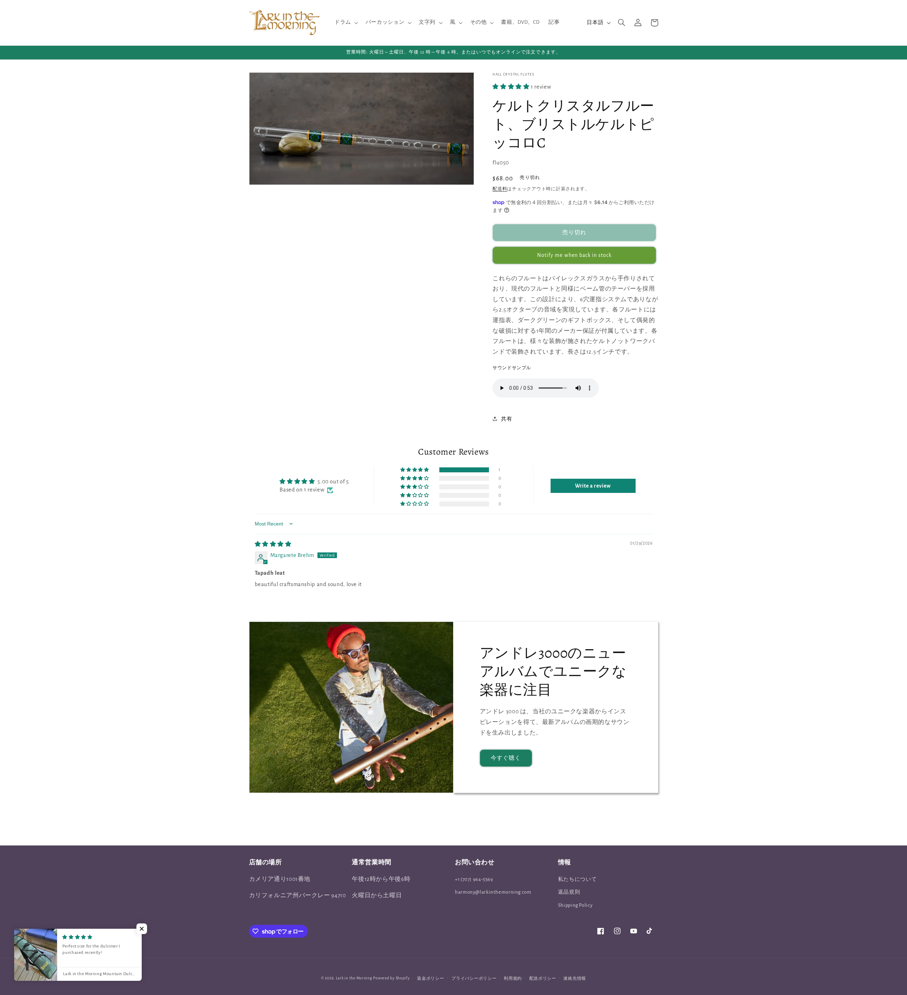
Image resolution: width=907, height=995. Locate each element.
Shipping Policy (575, 905)
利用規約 (513, 978)
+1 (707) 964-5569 (474, 879)
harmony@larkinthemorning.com (493, 892)
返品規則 (569, 892)
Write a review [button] (593, 486)
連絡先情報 (574, 978)
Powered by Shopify (391, 978)
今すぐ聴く (506, 758)
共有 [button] (506, 418)
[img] (273, 544)
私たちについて (577, 879)
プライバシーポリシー (473, 978)
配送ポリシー (542, 978)
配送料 (499, 188)
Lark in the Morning (354, 978)
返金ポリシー (430, 978)
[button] (345, 22)
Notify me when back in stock (574, 255)
